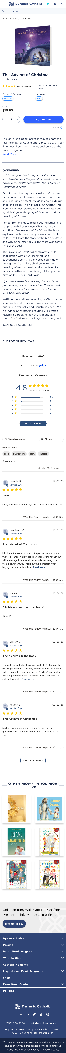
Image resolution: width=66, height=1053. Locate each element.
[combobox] (33, 11)
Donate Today (14, 923)
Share (55, 127)
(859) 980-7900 (15, 1023)
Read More (9, 154)
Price (4, 106)
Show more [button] (8, 461)
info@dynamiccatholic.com (44, 1023)
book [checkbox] (6, 453)
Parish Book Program (17, 951)
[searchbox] (19, 439)
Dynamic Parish (13, 938)
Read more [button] (39, 567)
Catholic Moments (15, 964)
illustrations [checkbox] (19, 453)
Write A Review (33, 423)
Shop (6, 977)
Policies (8, 990)
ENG (39, 98)
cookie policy (52, 1049)
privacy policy (31, 1049)
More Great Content (17, 984)
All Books (26, 18)
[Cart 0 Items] (62, 3)
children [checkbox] (43, 453)
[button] (48, 3)
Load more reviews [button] (33, 760)
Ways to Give (12, 958)
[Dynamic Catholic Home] (25, 4)
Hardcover (8, 98)
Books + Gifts (9, 18)
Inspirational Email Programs (23, 971)
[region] (32, 397)
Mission (8, 945)
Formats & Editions (11, 94)
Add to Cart (43, 119)
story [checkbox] (32, 453)
